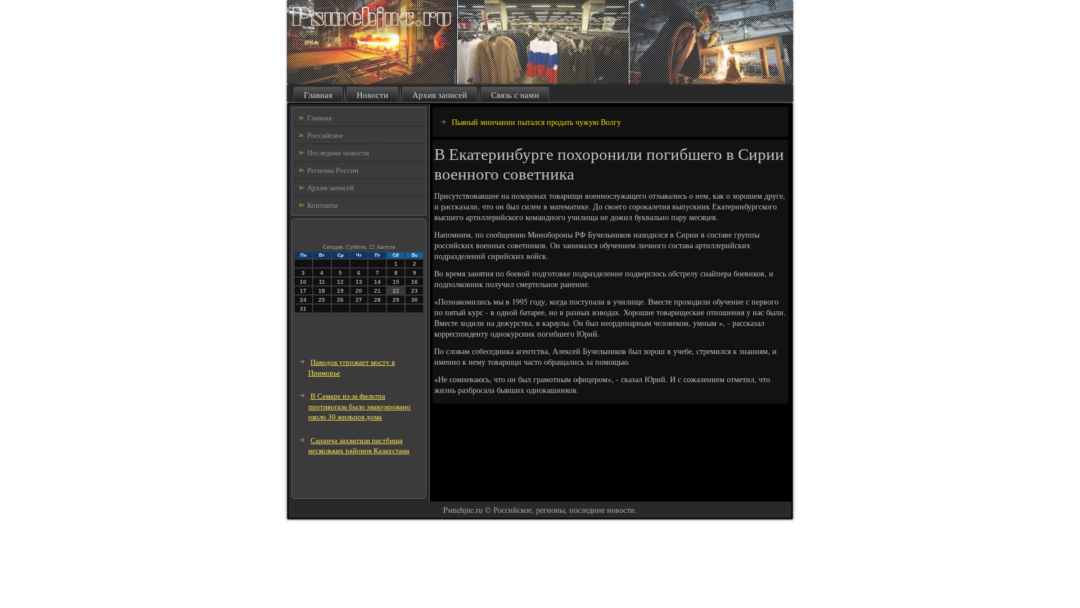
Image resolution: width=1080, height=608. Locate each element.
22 (396, 291)
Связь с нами (515, 94)
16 (414, 282)
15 (396, 282)
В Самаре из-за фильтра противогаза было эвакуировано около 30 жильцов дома (359, 406)
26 (340, 300)
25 (321, 300)
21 (377, 291)
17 (303, 291)
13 (359, 282)
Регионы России (332, 170)
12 (340, 282)
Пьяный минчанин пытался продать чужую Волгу (536, 122)
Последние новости (338, 152)
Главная (318, 94)
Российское (325, 135)
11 (322, 282)
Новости (372, 94)
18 (321, 291)
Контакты (322, 205)
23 (414, 291)
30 (414, 300)
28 (377, 300)
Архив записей (439, 94)
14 (377, 282)
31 (303, 309)
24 (303, 300)
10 (303, 282)
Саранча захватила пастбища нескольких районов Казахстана (359, 445)
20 (359, 291)
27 (359, 300)
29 (396, 300)
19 (340, 291)
